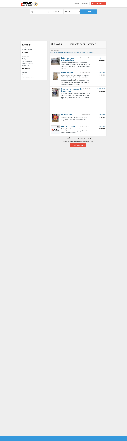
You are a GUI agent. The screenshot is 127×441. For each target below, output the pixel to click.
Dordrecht (102, 72)
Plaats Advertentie (98, 3)
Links (23, 75)
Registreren (84, 3)
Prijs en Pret (25, 65)
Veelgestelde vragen (28, 77)
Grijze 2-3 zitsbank (68, 126)
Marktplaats (25, 59)
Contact (24, 73)
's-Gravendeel (101, 89)
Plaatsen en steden (79, 52)
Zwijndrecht (101, 58)
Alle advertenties (27, 61)
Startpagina (25, 57)
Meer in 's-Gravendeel (56, 52)
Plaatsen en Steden (27, 63)
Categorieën (26, 45)
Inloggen (76, 3)
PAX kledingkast (67, 73)
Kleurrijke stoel (66, 115)
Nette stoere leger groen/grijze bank (67, 59)
